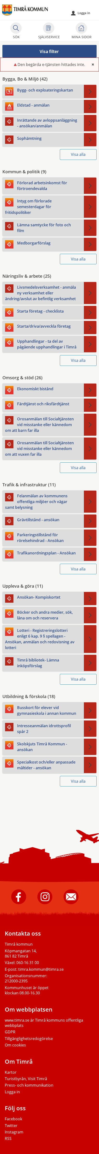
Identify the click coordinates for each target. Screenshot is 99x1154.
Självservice (49, 37)
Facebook (13, 1118)
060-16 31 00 (27, 962)
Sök (16, 37)
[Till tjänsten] (90, 91)
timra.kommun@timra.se (41, 969)
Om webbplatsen (28, 1009)
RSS (8, 1138)
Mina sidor (82, 37)
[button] (49, 51)
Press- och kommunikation (29, 1085)
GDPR (10, 1032)
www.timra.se (17, 1020)
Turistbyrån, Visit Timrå (26, 1078)
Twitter (11, 1125)
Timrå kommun (19, 944)
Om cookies (15, 1045)
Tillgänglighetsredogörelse (29, 1038)
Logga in (80, 13)
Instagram (14, 1132)
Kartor (11, 1072)
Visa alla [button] (78, 154)
